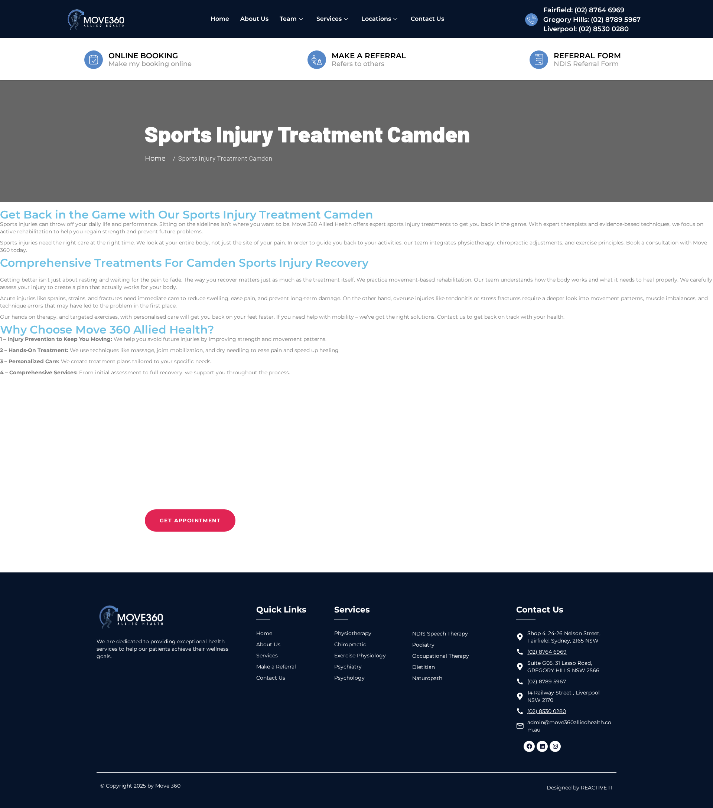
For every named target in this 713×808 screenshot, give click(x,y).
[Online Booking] (93, 59)
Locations (376, 18)
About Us (254, 18)
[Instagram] (555, 746)
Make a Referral (369, 55)
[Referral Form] (539, 59)
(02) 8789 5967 (616, 20)
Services (329, 18)
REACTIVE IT (597, 787)
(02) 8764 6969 (599, 10)
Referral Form (587, 55)
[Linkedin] (542, 746)
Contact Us (427, 18)
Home (220, 18)
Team (288, 18)
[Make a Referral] (316, 59)
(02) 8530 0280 (604, 29)
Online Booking (143, 55)
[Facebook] (529, 746)
